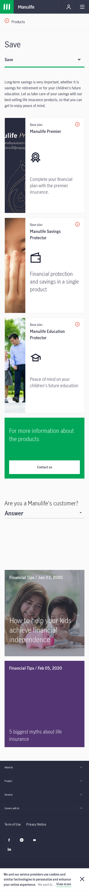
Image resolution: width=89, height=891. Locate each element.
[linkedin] (10, 851)
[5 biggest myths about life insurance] (44, 704)
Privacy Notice (36, 824)
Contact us (44, 467)
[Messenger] (23, 842)
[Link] (7, 7)
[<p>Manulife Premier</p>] (44, 165)
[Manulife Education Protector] (44, 365)
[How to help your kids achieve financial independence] (44, 613)
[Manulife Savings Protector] (44, 265)
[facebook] (10, 842)
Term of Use (13, 824)
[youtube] (36, 842)
